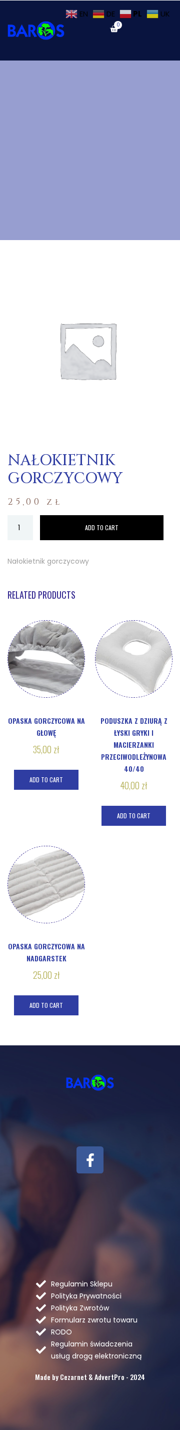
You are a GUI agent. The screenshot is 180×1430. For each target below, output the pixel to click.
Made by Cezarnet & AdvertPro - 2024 (90, 1376)
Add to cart (101, 527)
